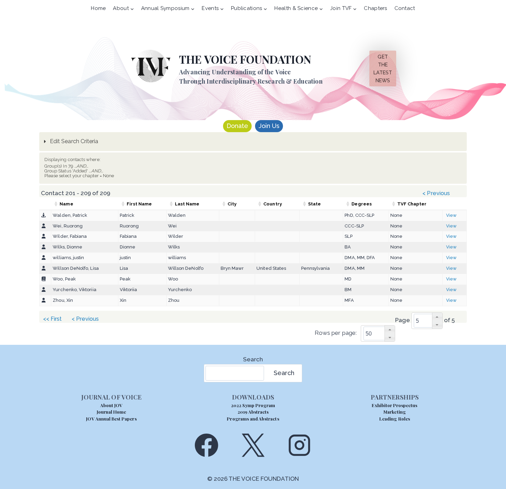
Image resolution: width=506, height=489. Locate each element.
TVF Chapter (412, 203)
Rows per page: (336, 333)
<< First (52, 319)
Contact (404, 8)
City (232, 203)
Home (98, 8)
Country (272, 203)
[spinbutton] (429, 321)
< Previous (436, 193)
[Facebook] (206, 445)
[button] (437, 317)
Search (253, 359)
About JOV (111, 405)
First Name (139, 203)
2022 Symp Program (253, 405)
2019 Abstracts (253, 412)
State (314, 203)
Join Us (269, 125)
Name (66, 203)
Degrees (361, 203)
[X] (253, 445)
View (451, 215)
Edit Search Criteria (73, 141)
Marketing (394, 412)
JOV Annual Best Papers (111, 419)
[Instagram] (299, 445)
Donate (237, 125)
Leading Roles (394, 419)
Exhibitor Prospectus (394, 405)
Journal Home (111, 412)
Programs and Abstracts (253, 419)
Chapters (375, 8)
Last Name (187, 203)
